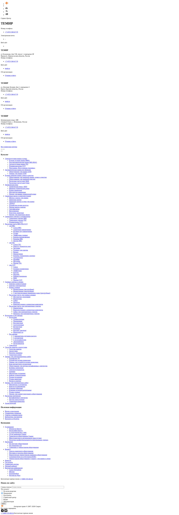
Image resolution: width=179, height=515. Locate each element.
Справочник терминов (13, 413)
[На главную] (13, 4)
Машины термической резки (19, 188)
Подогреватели (18, 343)
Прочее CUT (17, 280)
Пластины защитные (16, 213)
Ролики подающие (15, 377)
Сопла (15, 267)
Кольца (15, 252)
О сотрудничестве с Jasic (18, 432)
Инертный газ (18, 332)
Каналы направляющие (21, 237)
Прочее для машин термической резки (22, 194)
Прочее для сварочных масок (19, 215)
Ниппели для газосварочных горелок (26, 314)
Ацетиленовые (18, 325)
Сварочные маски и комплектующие (18, 196)
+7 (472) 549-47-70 (11, 32)
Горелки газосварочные (17, 286)
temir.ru (7, 68)
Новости (8, 460)
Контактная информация (13, 468)
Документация (8, 501)
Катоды (16, 272)
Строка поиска (6, 487)
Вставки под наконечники (22, 231)
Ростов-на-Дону (14, 475)
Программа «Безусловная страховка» (22, 168)
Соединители (18, 257)
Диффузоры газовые (20, 235)
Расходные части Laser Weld (19, 181)
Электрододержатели (16, 370)
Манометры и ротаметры (18, 384)
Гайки (15, 300)
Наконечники (18, 308)
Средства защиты (15, 349)
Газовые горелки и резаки (14, 282)
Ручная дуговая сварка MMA (19, 160)
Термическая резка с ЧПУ (18, 187)
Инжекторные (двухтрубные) (23, 289)
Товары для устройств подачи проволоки (23, 362)
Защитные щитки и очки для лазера (21, 201)
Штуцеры (16, 261)
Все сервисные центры (9, 147)
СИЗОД (12, 203)
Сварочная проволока (17, 401)
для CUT (12, 265)
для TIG (12, 243)
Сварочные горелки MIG (18, 218)
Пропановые (17, 321)
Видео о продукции (12, 411)
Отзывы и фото (10, 75)
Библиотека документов (13, 417)
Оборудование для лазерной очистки (22, 179)
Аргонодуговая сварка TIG (18, 164)
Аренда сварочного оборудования (21, 451)
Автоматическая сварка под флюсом (18, 170)
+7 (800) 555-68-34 (26, 479)
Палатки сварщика (15, 353)
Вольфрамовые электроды (18, 398)
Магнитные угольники (17, 373)
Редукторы (13, 317)
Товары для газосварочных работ (16, 383)
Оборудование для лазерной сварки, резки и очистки (28, 177)
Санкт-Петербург (15, 470)
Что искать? (5, 489)
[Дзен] (2, 511)
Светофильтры (14, 209)
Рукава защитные (15, 379)
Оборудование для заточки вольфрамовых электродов (28, 366)
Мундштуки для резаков (21, 297)
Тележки (12, 371)
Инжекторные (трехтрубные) (23, 291)
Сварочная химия (15, 355)
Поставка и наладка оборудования (21, 453)
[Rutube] (5, 511)
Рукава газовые (14, 392)
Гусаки (15, 233)
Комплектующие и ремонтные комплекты (28, 304)
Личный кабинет (11, 466)
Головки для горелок (20, 250)
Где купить (9, 462)
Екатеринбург (14, 473)
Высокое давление (19, 330)
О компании (9, 427)
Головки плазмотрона (21, 269)
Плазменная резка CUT (17, 166)
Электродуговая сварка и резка (16, 158)
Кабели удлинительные (17, 375)
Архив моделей (10, 403)
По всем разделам (9, 491)
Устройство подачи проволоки (20, 360)
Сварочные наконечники (22, 229)
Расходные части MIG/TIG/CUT (16, 224)
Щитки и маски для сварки (18, 198)
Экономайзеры (18, 342)
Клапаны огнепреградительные (20, 390)
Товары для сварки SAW (18, 173)
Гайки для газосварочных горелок (25, 312)
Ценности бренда (15, 429)
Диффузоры (17, 271)
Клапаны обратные (16, 388)
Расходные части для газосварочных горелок (25, 306)
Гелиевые (16, 328)
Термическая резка (11, 185)
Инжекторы (17, 299)
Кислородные (18, 323)
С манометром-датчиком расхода (24, 336)
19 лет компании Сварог (17, 434)
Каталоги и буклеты (12, 419)
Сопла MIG (17, 228)
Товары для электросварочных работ (18, 356)
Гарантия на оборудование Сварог (21, 436)
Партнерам (9, 442)
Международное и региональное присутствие (25, 438)
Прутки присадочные (16, 399)
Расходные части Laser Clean (19, 183)
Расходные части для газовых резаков (22, 295)
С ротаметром (18, 338)
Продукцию (7, 493)
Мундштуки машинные (17, 192)
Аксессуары (13, 351)
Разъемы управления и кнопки (24, 256)
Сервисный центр (9, 497)
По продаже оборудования (18, 444)
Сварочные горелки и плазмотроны (17, 216)
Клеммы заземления (16, 368)
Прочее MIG (17, 241)
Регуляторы (13, 334)
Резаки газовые (14, 287)
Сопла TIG (17, 244)
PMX (15, 278)
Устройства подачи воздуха (18, 205)
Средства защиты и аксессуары (16, 347)
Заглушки (16, 248)
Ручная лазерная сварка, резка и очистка (19, 175)
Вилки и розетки (15, 381)
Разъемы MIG (18, 239)
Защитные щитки (15, 200)
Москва (12, 472)
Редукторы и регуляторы (13, 315)
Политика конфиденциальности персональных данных (28, 440)
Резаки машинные (15, 190)
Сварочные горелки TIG (17, 220)
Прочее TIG (17, 263)
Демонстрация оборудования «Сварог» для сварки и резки (30, 458)
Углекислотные (18, 319)
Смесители (13, 345)
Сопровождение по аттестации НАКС (22, 457)
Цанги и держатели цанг (22, 246)
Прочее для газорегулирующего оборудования (25, 394)
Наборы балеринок (20, 276)
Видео (5, 499)
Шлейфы (16, 259)
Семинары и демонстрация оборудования (24, 447)
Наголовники (14, 211)
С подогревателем (19, 340)
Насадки (16, 274)
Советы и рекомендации (13, 415)
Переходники (18, 254)
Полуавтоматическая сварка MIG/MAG (23, 162)
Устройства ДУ (14, 358)
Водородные (17, 327)
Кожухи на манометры (17, 386)
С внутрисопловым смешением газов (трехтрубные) (31, 293)
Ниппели (16, 302)
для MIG (12, 226)
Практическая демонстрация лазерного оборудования (28, 455)
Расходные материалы (13, 396)
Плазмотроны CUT (16, 222)
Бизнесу (8, 449)
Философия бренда (16, 430)
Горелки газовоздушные (17, 284)
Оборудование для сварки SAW (20, 172)
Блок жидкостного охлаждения (20, 364)
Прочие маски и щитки (17, 207)
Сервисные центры (12, 464)
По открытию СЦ (15, 445)
